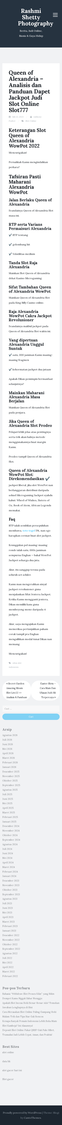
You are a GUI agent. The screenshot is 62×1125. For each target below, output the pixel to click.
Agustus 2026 (9, 735)
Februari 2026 (10, 762)
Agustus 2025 (10, 789)
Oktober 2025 (10, 780)
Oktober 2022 (9, 944)
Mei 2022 (7, 962)
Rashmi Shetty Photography (35, 17)
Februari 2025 (10, 817)
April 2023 (7, 917)
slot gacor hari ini (12, 1070)
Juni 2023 (7, 908)
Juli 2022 (7, 958)
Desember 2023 (10, 880)
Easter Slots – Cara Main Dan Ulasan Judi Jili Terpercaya (48, 690)
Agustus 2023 (9, 898)
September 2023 (11, 894)
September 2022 (11, 948)
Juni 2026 (7, 744)
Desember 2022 (10, 935)
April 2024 (8, 862)
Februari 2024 (10, 871)
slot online (8, 1052)
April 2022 (8, 967)
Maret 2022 (8, 971)
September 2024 (11, 839)
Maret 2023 (8, 921)
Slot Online (30, 121)
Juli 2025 (7, 794)
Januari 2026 (9, 767)
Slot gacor (8, 1079)
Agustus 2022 (9, 953)
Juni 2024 (7, 853)
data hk (6, 1061)
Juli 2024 (7, 849)
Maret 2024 (8, 867)
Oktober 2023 (9, 889)
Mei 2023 (7, 912)
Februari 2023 (10, 926)
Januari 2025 (9, 821)
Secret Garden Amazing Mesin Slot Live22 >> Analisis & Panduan (16, 690)
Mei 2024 (7, 858)
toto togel (29, 530)
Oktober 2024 (9, 835)
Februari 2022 (10, 976)
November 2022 (11, 939)
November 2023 (10, 885)
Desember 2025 (10, 771)
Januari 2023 (9, 930)
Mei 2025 (7, 803)
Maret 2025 (8, 812)
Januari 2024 (9, 876)
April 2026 (8, 753)
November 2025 (11, 776)
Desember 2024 (10, 826)
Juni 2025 (7, 799)
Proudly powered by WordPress (22, 1112)
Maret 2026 (8, 758)
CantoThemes (32, 1117)
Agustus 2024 (9, 844)
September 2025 (11, 785)
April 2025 (8, 808)
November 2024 (11, 830)
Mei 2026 (7, 749)
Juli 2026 (7, 739)
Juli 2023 (7, 903)
